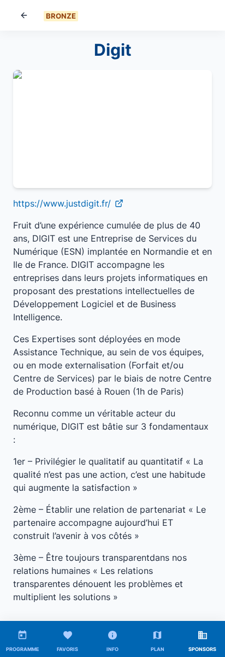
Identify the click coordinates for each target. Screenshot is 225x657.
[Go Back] (24, 15)
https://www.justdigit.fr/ (62, 203)
